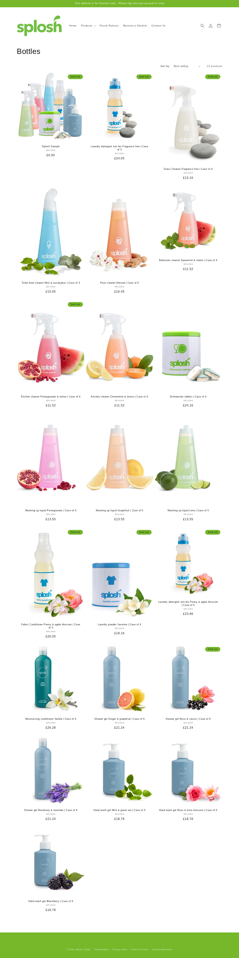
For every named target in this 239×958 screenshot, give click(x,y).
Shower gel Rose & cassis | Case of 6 (188, 718)
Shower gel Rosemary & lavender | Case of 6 (50, 810)
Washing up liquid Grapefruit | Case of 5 (119, 510)
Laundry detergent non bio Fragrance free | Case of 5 (119, 148)
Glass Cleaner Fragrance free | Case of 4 (188, 169)
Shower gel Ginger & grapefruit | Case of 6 (119, 718)
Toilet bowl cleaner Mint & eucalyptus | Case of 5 (51, 282)
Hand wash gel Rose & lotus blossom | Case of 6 (188, 810)
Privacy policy (120, 949)
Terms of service (139, 949)
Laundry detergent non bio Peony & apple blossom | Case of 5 (188, 603)
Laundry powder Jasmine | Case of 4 (119, 624)
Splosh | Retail (83, 949)
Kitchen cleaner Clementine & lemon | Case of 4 (119, 396)
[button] (88, 25)
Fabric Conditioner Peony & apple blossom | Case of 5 (50, 626)
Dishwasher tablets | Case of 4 (188, 396)
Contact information (162, 949)
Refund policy (102, 949)
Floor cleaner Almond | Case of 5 (119, 282)
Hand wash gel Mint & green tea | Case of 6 (119, 810)
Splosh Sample (51, 146)
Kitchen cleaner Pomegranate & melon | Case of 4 (50, 396)
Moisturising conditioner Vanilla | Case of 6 (50, 718)
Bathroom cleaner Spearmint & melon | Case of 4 (188, 260)
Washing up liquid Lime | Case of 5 (188, 510)
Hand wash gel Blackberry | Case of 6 (50, 901)
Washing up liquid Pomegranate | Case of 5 (51, 510)
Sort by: (165, 66)
